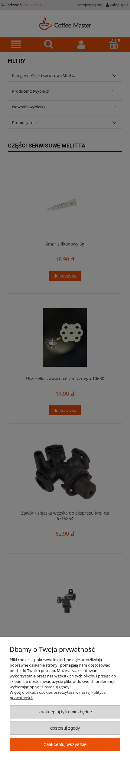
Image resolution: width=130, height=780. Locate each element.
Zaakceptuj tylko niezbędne (65, 711)
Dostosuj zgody (65, 728)
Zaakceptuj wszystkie (65, 744)
